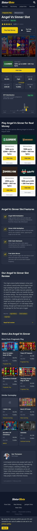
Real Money (13, 6)
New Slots (32, 6)
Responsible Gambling (25, 512)
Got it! (5, 528)
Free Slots (5, 6)
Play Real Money (9, 30)
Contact (14, 512)
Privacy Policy (18, 514)
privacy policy (6, 524)
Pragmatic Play (7, 13)
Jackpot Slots (23, 6)
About (8, 512)
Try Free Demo (28, 30)
